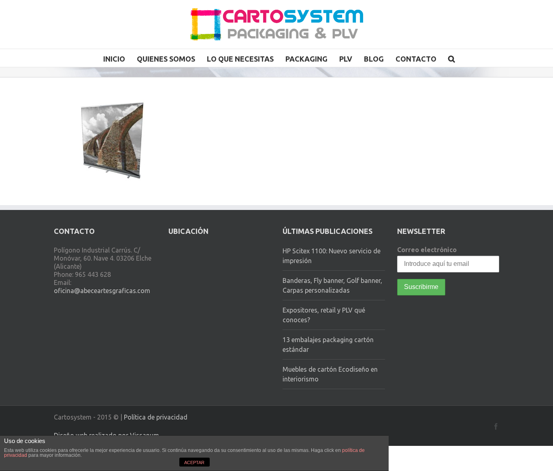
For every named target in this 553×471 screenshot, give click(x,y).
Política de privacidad (155, 417)
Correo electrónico (427, 249)
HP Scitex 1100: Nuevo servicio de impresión (332, 255)
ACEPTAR (194, 462)
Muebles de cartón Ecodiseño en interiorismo (330, 374)
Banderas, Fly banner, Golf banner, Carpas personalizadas (332, 285)
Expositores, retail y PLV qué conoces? (324, 314)
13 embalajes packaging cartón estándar (328, 344)
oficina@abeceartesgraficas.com (102, 290)
